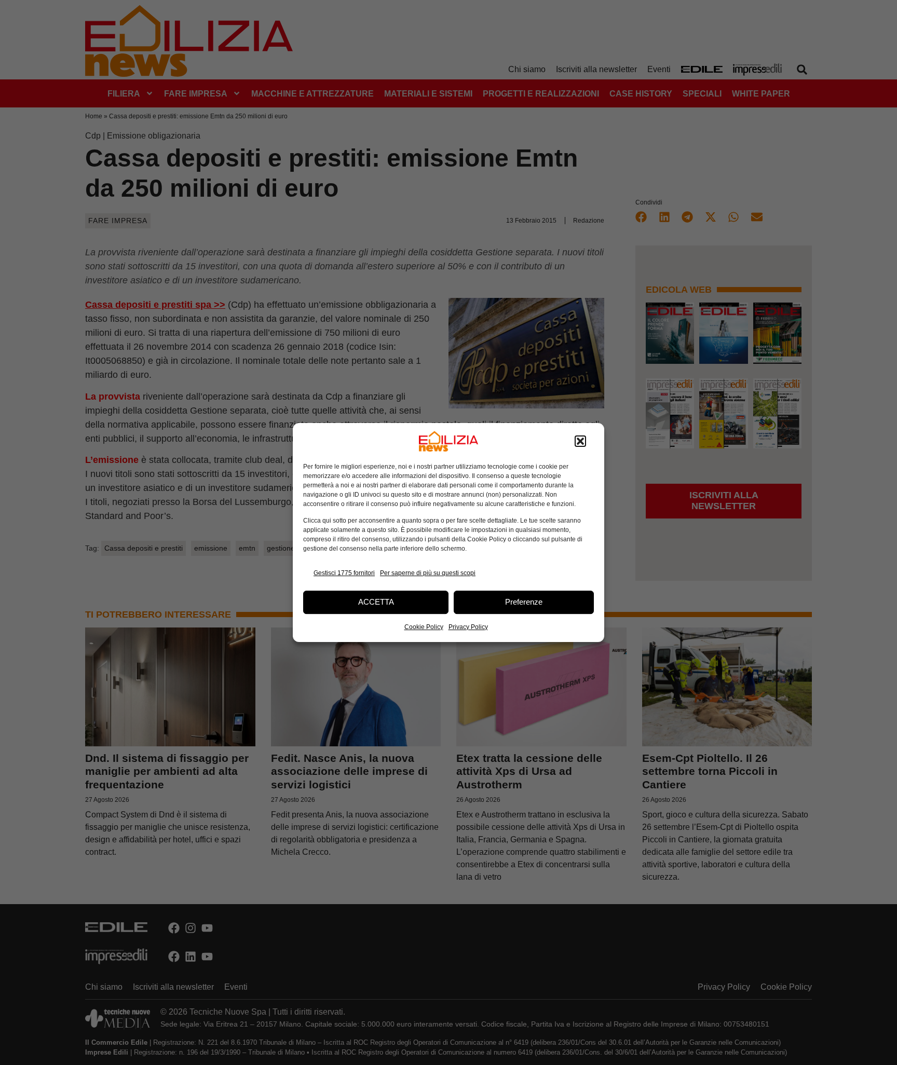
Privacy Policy (468, 627)
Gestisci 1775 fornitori (344, 573)
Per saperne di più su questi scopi (427, 573)
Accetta (376, 601)
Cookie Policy (423, 627)
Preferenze (523, 601)
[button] (580, 441)
